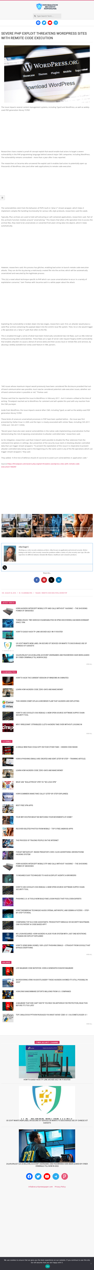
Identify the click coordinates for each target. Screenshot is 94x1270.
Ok (48, 1266)
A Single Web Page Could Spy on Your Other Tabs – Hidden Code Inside (47, 747)
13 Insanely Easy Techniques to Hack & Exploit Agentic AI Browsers (46, 875)
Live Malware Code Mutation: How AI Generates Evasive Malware (44, 968)
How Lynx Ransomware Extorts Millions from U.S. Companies (43, 991)
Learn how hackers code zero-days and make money (39, 689)
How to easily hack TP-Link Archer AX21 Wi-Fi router (39, 632)
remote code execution (50, 593)
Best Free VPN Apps (24, 805)
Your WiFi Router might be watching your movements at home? (44, 817)
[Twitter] (5, 567)
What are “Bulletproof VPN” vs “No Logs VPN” (36, 782)
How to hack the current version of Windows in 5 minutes (42, 678)
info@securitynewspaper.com (40, 1187)
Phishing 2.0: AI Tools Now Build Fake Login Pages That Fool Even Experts (48, 899)
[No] (91, 1263)
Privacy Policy (60, 1187)
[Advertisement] (47, 132)
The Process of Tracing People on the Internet (37, 840)
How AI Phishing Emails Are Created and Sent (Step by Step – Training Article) (51, 759)
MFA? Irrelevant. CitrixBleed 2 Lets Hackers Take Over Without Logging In (49, 724)
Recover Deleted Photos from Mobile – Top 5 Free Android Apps (44, 829)
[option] (16, 525)
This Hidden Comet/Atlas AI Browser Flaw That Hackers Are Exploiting (47, 701)
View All (89, 664)
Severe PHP (63, 593)
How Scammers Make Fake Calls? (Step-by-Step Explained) (42, 794)
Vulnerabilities (26, 593)
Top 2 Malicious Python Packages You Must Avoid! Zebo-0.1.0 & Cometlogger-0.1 (51, 1015)
